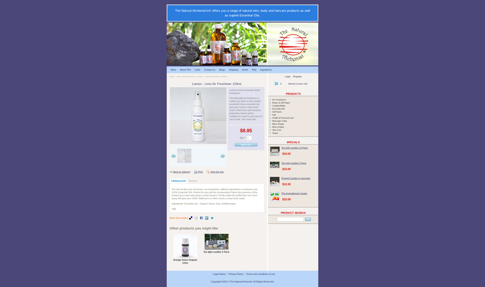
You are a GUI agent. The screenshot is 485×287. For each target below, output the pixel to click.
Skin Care (276, 130)
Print (200, 172)
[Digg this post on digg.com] (196, 218)
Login (288, 76)
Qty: (242, 138)
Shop (178, 76)
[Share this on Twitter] (212, 218)
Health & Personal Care (283, 118)
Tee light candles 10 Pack (294, 148)
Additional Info (178, 181)
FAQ (254, 69)
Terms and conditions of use (260, 274)
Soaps (275, 133)
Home (245, 69)
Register (297, 76)
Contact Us (209, 69)
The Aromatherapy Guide (294, 193)
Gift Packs (277, 112)
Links (197, 69)
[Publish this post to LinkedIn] (206, 218)
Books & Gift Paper (281, 103)
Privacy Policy (236, 274)
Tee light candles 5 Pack (216, 252)
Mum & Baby (278, 127)
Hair (274, 115)
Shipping (233, 69)
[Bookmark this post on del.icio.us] (190, 218)
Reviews (193, 181)
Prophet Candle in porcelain (295, 178)
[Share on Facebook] (201, 218)
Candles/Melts (278, 106)
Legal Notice (219, 274)
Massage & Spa (279, 121)
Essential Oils (278, 109)
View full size (217, 172)
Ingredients (266, 69)
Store (173, 69)
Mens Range (278, 124)
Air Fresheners (189, 76)
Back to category (181, 172)
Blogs (222, 69)
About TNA (185, 69)
